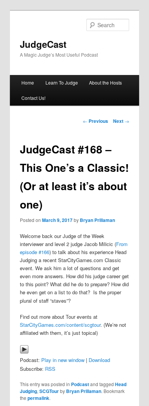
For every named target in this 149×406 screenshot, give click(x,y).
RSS (50, 368)
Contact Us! (33, 98)
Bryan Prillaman (97, 220)
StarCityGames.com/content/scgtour (60, 324)
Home (27, 82)
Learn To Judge (61, 82)
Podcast (80, 384)
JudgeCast (43, 44)
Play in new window (62, 360)
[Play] (24, 351)
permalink (38, 398)
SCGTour (49, 391)
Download (99, 360)
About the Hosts (105, 82)
